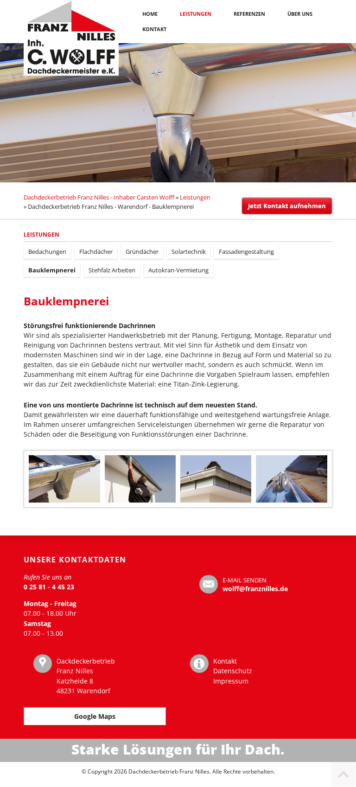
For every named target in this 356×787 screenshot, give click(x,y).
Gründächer (142, 251)
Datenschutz (232, 670)
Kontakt (154, 29)
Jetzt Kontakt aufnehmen (287, 205)
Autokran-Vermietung (178, 270)
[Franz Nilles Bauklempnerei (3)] (140, 479)
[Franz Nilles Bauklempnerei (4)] (215, 479)
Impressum (230, 681)
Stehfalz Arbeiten (112, 270)
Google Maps (94, 716)
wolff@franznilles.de (255, 588)
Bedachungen (47, 251)
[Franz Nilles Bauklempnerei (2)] (64, 479)
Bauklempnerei (52, 270)
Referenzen (249, 13)
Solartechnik (189, 251)
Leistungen (195, 13)
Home (150, 13)
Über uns (299, 13)
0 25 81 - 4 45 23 (49, 586)
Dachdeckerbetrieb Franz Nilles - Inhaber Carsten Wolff (99, 197)
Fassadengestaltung (246, 251)
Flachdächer (96, 251)
